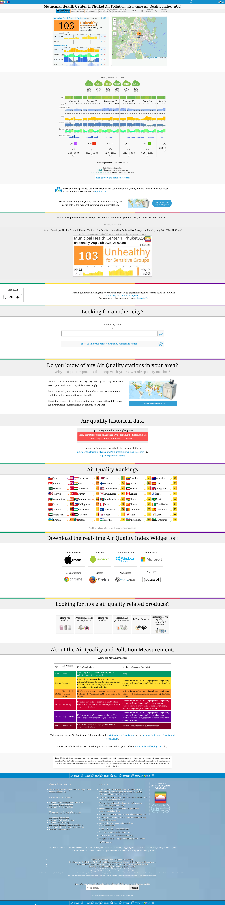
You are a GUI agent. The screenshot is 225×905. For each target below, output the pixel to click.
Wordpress (125, 572)
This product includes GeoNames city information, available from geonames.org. (120, 804)
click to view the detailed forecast (112, 177)
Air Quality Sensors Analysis (61, 807)
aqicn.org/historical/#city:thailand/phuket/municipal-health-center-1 (111, 451)
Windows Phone (125, 552)
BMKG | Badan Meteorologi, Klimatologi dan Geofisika (112, 866)
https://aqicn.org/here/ (112, 224)
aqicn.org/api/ (140, 298)
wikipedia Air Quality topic (122, 735)
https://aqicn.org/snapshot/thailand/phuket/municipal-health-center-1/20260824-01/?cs (112, 234)
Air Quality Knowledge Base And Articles (66, 802)
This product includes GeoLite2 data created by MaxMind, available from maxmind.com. (123, 798)
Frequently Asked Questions (65, 812)
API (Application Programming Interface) (66, 827)
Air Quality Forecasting (59, 822)
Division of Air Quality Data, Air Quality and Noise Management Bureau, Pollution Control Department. (112, 862)
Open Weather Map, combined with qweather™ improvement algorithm (119, 809)
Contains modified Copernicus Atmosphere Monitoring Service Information (122, 818)
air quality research (60, 797)
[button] (139, 35)
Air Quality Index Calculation (61, 820)
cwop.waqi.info (139, 814)
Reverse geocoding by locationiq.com (114, 832)
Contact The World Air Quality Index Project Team (70, 789)
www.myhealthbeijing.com (148, 746)
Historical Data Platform (59, 829)
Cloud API (152, 572)
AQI (70, 18)
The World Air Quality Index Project (160, 786)
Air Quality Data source (59, 818)
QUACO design (105, 842)
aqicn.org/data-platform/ (112, 455)
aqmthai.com (100, 191)
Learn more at (162, 203)
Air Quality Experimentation (61, 805)
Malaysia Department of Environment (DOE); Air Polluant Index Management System (112, 864)
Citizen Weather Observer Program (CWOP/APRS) (112, 859)
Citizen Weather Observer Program (114, 814)
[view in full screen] (104, 18)
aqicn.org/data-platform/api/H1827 (123, 295)
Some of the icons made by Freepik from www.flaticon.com (116, 824)
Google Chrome (73, 572)
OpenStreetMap (153, 58)
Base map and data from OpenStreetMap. (116, 835)
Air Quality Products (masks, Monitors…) (66, 825)
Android (99, 552)
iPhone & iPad (73, 552)
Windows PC (151, 552)
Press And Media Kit (57, 791)
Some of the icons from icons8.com (114, 829)
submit (134, 887)
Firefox (99, 572)
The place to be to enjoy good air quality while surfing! (122, 838)
